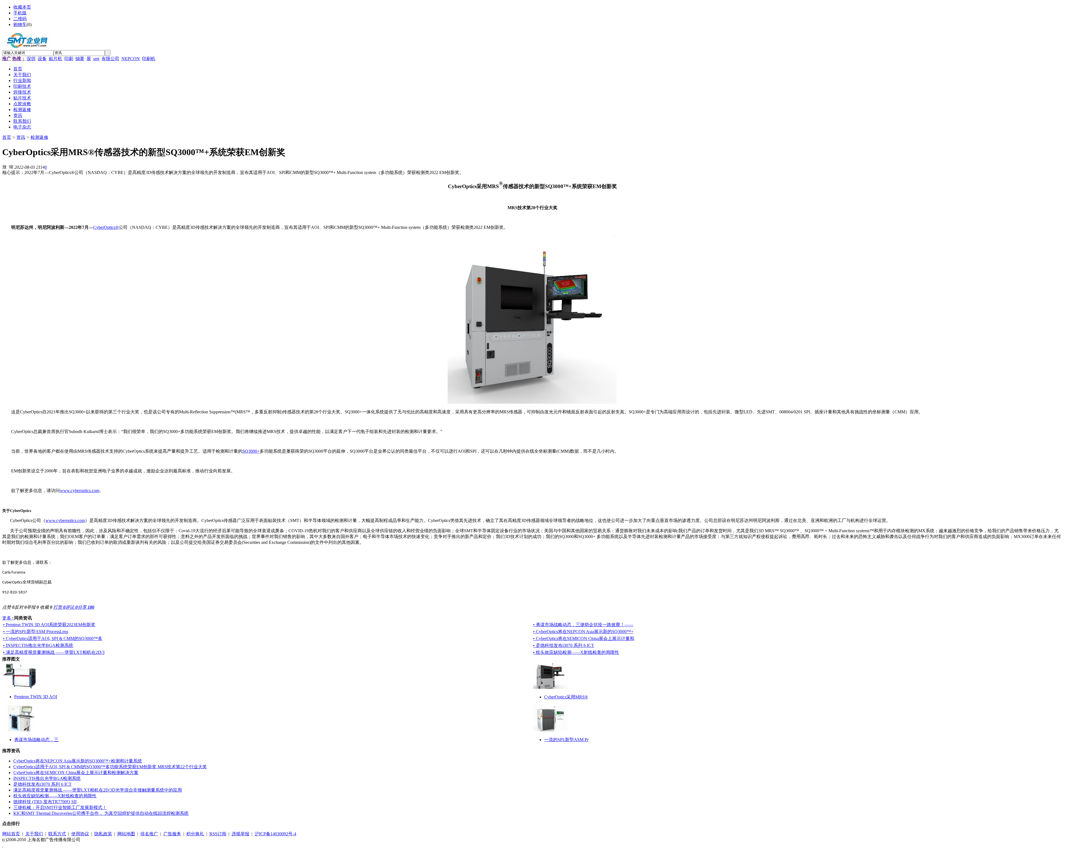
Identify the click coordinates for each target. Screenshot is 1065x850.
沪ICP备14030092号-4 (275, 833)
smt (96, 58)
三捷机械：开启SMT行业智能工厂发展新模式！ (60, 807)
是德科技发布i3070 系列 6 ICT (42, 784)
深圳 (31, 58)
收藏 (46, 607)
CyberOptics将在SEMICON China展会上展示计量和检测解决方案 (75, 772)
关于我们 (34, 833)
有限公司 (110, 58)
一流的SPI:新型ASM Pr (566, 739)
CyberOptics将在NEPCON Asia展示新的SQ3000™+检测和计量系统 (77, 761)
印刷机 (148, 58)
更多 (8, 618)
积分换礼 (195, 833)
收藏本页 (22, 7)
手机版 (20, 13)
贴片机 (55, 58)
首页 (6, 137)
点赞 (8, 607)
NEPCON (130, 58)
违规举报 (240, 833)
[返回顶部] (2, 845)
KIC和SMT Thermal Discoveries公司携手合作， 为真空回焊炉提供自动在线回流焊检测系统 (101, 813)
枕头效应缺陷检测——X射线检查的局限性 (55, 795)
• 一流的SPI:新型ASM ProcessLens (35, 631)
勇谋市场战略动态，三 (36, 739)
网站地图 (126, 833)
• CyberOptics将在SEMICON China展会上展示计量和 (583, 638)
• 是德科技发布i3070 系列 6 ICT (563, 645)
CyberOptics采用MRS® (566, 697)
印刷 (68, 58)
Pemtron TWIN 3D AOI (35, 696)
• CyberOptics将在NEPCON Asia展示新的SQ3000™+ (583, 631)
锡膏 (79, 58)
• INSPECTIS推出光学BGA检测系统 (38, 645)
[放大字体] (4, 166)
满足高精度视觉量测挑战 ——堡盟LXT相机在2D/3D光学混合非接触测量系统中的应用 (97, 790)
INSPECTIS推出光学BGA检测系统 (47, 778)
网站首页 (11, 833)
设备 (42, 58)
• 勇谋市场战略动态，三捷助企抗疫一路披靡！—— (583, 624)
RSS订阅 (217, 833)
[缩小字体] (11, 166)
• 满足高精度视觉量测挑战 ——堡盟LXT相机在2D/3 (54, 652)
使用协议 (80, 833)
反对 (20, 607)
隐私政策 (103, 833)
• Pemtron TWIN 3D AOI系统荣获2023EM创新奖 (49, 624)
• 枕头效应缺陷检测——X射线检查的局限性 (576, 652)
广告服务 (172, 833)
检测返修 (39, 137)
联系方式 (57, 833)
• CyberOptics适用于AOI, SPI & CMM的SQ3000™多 (52, 638)
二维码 (20, 18)
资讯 (20, 137)
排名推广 (149, 833)
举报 (33, 607)
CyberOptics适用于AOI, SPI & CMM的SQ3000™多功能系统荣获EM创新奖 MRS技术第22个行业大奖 (110, 766)
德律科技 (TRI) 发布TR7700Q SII (45, 801)
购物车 (20, 24)
